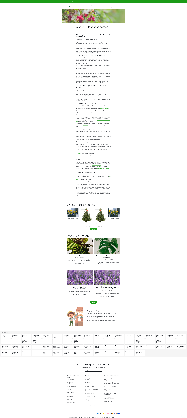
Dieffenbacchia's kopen (71, 386)
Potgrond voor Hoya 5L (89, 394)
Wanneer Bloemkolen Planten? (78, 341)
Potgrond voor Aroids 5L (90, 388)
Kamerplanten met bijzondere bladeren (111, 387)
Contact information (112, 417)
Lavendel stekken (79, 287)
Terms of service (94, 417)
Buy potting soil (88, 378)
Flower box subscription (73, 218)
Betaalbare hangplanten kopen (110, 386)
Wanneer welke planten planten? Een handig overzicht (119, 353)
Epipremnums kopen (70, 388)
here (82, 148)
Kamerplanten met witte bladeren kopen (111, 385)
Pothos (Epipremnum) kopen (72, 393)
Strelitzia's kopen (70, 396)
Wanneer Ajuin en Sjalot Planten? (129, 336)
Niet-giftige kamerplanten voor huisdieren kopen (110, 394)
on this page (82, 150)
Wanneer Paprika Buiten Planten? (99, 347)
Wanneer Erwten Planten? (47, 341)
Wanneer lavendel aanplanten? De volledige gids (109, 353)
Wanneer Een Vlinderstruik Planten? (26, 341)
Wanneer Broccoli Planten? (171, 336)
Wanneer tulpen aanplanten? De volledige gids (129, 353)
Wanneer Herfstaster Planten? (47, 347)
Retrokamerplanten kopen (109, 382)
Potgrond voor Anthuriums (90, 385)
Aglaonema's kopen (70, 379)
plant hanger (85, 125)
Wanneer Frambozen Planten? (37, 341)
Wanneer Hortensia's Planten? (57, 347)
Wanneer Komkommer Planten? (160, 341)
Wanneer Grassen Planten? (6, 347)
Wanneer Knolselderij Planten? (140, 341)
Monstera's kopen (70, 392)
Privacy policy (89, 417)
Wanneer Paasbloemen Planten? (119, 347)
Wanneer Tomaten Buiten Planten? (47, 336)
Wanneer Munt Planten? (171, 347)
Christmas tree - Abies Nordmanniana (86, 224)
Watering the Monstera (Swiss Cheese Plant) (107, 257)
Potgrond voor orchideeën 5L (90, 396)
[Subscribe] (101, 370)
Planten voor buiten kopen (109, 398)
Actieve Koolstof (88, 379)
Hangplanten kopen (107, 389)
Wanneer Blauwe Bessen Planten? (109, 341)
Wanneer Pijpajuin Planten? (57, 353)
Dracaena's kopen (70, 385)
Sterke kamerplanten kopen (109, 380)
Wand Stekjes (87, 399)
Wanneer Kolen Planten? (150, 341)
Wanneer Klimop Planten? (150, 336)
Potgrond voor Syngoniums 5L (91, 397)
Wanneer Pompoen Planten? (99, 336)
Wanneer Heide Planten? (129, 341)
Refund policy (83, 417)
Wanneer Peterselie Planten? (78, 353)
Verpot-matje (87, 400)
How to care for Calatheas (79, 256)
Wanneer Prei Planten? (26, 336)
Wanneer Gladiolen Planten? (160, 336)
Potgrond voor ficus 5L (89, 393)
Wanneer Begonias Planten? (99, 341)
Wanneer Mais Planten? (6, 353)
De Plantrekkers (71, 417)
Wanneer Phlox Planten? (68, 353)
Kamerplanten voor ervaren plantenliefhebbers (109, 397)
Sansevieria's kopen (70, 395)
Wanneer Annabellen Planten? (119, 336)
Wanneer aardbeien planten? (140, 353)
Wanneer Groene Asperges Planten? (16, 347)
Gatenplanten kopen (71, 402)
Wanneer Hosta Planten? (68, 347)
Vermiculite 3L (88, 382)
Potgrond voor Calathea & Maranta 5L (92, 392)
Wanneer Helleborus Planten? (26, 347)
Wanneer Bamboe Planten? (6, 336)
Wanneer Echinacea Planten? (140, 336)
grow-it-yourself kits (96, 165)
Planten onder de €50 (108, 401)
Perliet (86, 380)
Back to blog (94, 199)
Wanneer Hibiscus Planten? (119, 341)
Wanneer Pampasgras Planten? (109, 347)
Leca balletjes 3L (88, 383)
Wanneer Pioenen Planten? (47, 353)
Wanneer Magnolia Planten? (16, 353)
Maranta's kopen (70, 390)
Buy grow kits (87, 402)
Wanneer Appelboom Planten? (78, 336)
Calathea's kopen (70, 382)
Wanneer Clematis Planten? (181, 336)
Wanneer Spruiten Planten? (16, 336)
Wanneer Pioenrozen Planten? (37, 353)
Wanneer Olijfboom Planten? (129, 347)
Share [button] (78, 32)
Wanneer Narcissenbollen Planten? (150, 347)
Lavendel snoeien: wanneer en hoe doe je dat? (107, 288)
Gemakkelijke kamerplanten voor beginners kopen (110, 391)
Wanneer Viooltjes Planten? (37, 336)
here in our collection (104, 108)
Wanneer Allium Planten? (109, 336)
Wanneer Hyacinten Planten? (88, 347)
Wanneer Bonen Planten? (88, 341)
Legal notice (106, 417)
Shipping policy (100, 417)
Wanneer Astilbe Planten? (88, 336)
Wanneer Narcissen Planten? (160, 347)
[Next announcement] (104, 1)
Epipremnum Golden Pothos (103, 168)
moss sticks (102, 178)
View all (93, 229)
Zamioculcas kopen (70, 399)
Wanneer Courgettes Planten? (6, 341)
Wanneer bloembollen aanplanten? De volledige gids (99, 353)
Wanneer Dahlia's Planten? (16, 341)
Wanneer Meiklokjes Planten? (181, 347)
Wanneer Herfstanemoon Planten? (37, 347)
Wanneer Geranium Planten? (57, 341)
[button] (84, 6)
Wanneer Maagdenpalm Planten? (26, 353)
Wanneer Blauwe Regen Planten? (68, 341)
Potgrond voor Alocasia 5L (90, 386)
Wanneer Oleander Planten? (140, 347)
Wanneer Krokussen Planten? (171, 341)
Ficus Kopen (69, 389)
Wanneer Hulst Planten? (78, 347)
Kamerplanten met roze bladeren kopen (111, 383)
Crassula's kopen (70, 383)
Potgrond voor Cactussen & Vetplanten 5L (92, 390)
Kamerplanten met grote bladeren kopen (110, 379)
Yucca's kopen (69, 397)
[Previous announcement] (83, 1)
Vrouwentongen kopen (71, 400)
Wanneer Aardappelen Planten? (57, 336)
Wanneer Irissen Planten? (181, 341)
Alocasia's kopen (70, 380)
